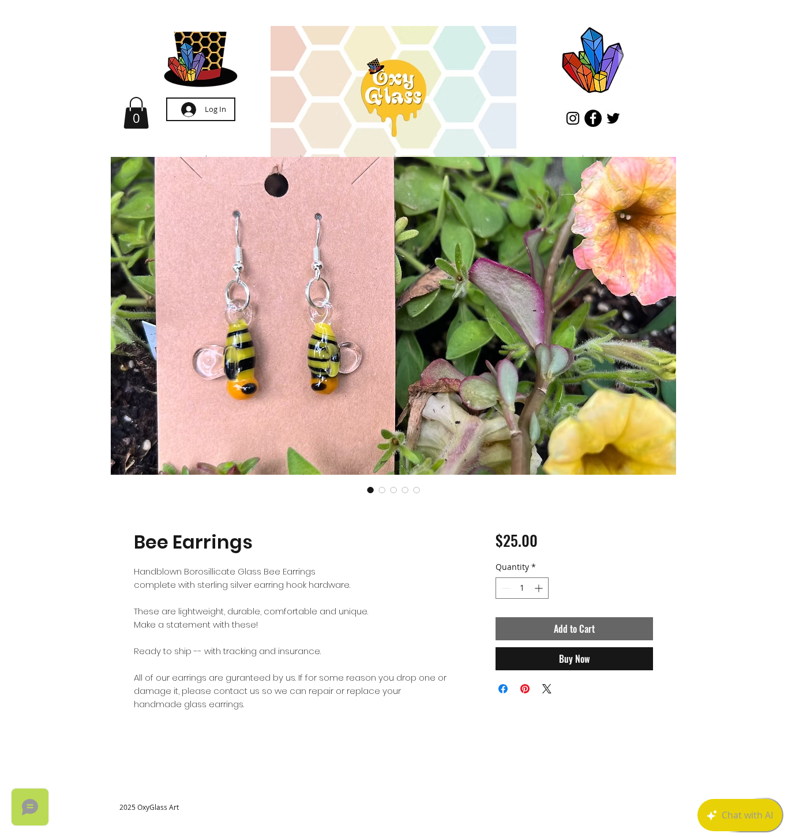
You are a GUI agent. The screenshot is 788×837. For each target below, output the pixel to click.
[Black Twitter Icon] (613, 118)
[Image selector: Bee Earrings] (370, 490)
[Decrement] (504, 588)
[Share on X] (547, 689)
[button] (136, 113)
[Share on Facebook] (503, 689)
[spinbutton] (522, 588)
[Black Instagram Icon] (572, 118)
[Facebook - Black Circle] (593, 118)
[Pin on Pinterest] (525, 689)
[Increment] (539, 588)
